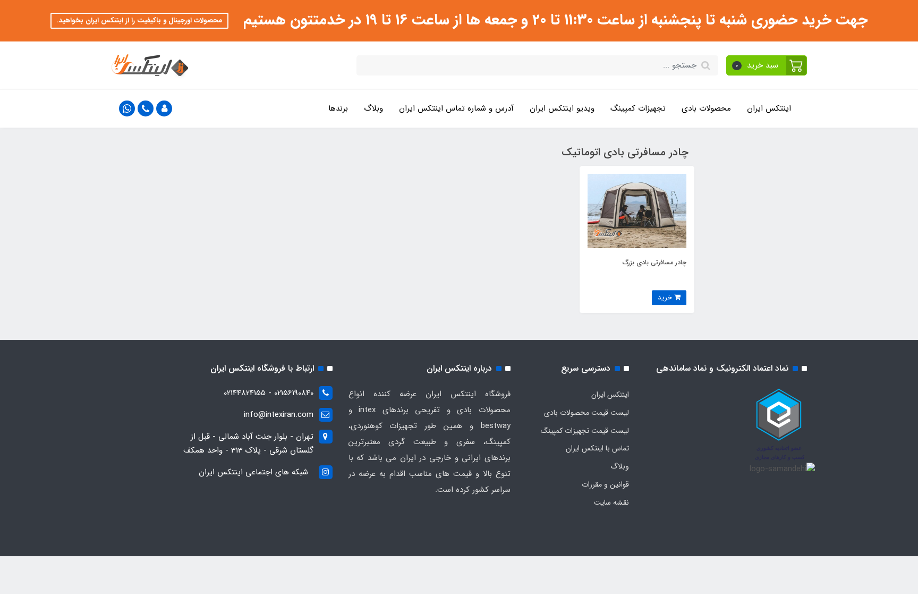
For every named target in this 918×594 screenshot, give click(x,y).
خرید (666, 297)
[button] (767, 65)
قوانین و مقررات (605, 484)
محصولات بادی (706, 108)
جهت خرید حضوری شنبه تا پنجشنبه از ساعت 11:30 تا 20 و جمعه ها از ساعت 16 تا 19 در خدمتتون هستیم (553, 20)
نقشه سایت (611, 502)
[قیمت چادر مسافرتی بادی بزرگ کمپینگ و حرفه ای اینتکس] (637, 210)
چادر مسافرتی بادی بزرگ (654, 262)
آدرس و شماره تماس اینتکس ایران (456, 108)
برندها (338, 108)
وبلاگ (373, 108)
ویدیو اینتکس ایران (562, 108)
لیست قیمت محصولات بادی (586, 413)
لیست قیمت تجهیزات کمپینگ (585, 431)
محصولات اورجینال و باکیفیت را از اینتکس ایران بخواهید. (139, 20)
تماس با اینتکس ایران (597, 448)
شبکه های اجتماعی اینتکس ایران (253, 472)
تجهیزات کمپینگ (638, 108)
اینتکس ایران (769, 108)
